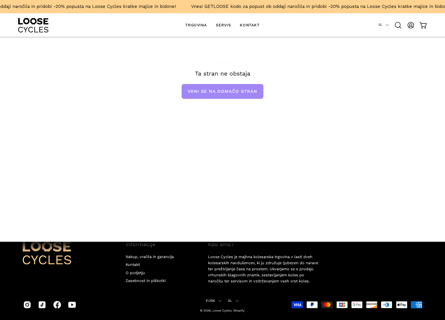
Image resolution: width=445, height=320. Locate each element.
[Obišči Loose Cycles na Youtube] (71, 304)
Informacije (140, 244)
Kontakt (133, 264)
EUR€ (210, 301)
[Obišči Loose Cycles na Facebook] (56, 304)
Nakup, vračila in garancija (150, 256)
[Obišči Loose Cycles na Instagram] (26, 304)
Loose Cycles (222, 310)
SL (380, 25)
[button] (398, 25)
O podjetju (135, 272)
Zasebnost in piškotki (146, 280)
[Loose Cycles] (33, 25)
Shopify (238, 310)
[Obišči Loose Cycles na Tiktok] (41, 304)
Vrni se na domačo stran (223, 91)
